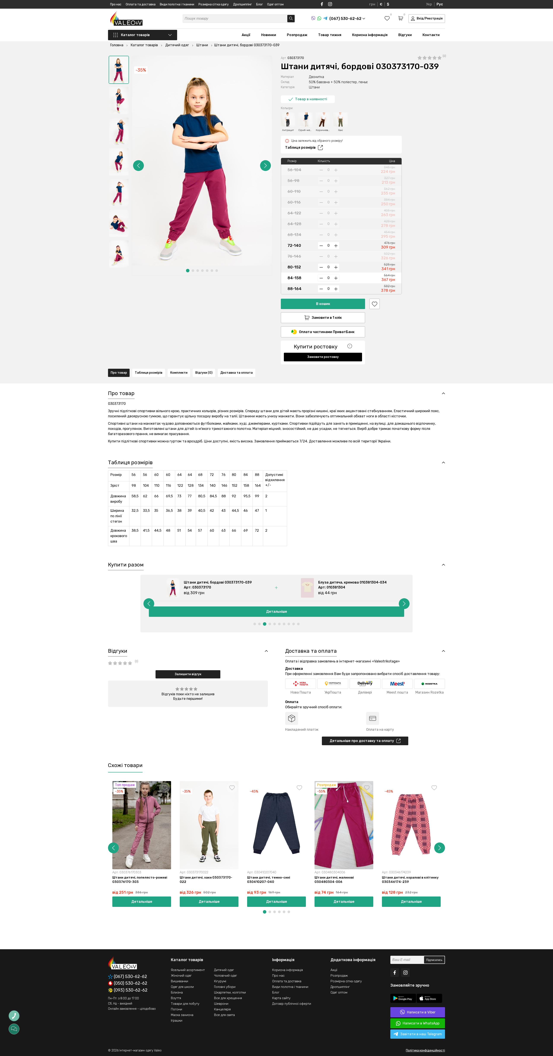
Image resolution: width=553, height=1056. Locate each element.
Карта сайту (281, 998)
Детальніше (276, 611)
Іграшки (176, 1021)
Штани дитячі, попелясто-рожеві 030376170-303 (139, 880)
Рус (440, 4)
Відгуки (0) (204, 373)
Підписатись (434, 960)
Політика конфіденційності (425, 1050)
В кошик (323, 304)
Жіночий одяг (181, 976)
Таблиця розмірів (300, 147)
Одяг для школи (182, 987)
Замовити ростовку (323, 357)
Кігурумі (220, 981)
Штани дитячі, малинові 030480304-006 (334, 880)
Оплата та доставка (141, 4)
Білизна (177, 992)
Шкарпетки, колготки (230, 992)
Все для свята (224, 1015)
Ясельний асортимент (188, 970)
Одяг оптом (275, 4)
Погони (176, 1009)
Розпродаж (297, 35)
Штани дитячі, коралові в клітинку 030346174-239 (410, 880)
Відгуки (405, 35)
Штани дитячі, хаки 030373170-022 (206, 880)
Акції (246, 35)
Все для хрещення (228, 998)
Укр (429, 4)
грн (372, 4)
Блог (259, 4)
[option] (118, 70)
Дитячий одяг (224, 970)
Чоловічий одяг (225, 976)
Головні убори (224, 987)
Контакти (431, 35)
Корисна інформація (370, 35)
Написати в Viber (421, 1012)
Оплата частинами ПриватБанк (326, 332)
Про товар (119, 373)
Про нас (115, 4)
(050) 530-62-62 (130, 983)
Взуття (176, 998)
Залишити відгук (188, 674)
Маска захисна (182, 1015)
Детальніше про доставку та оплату (362, 741)
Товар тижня (329, 35)
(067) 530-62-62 (130, 976)
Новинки (268, 35)
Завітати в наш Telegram (421, 1034)
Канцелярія (222, 1009)
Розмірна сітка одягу (214, 4)
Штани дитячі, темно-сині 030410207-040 (268, 880)
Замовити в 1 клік (327, 318)
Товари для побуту (185, 1004)
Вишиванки (179, 981)
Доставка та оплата (236, 373)
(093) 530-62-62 (131, 990)
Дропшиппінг (242, 4)
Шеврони (221, 1004)
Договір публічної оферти (291, 1004)
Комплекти (179, 373)
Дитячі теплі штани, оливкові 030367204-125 (473, 880)
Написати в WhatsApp (421, 1023)
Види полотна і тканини (177, 4)
